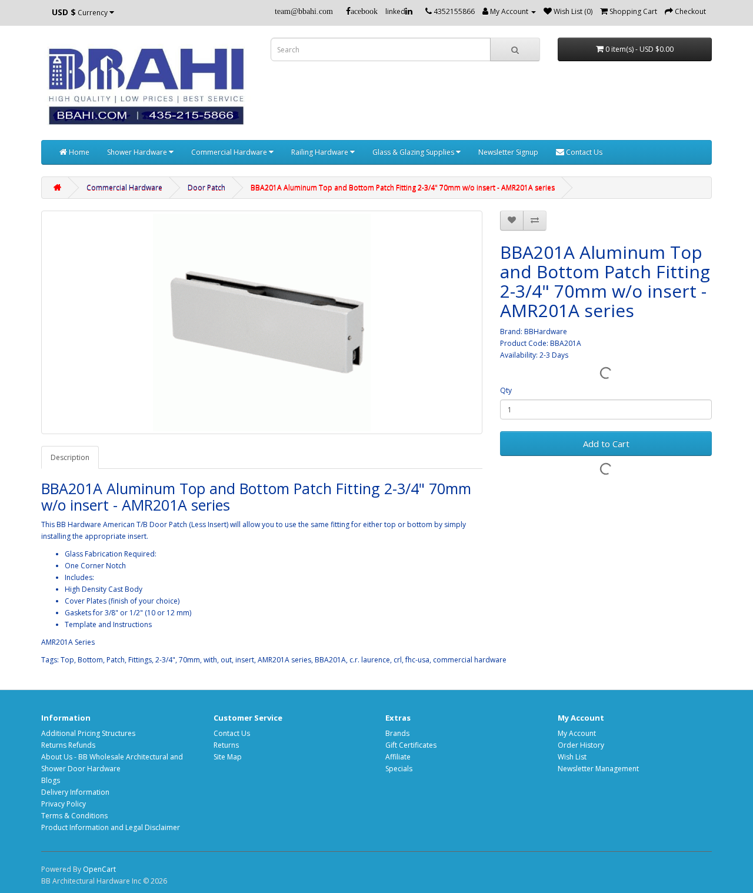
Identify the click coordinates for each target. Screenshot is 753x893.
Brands (397, 733)
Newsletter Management (598, 769)
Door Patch (206, 187)
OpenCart (99, 869)
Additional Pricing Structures (88, 733)
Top (67, 660)
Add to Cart (606, 443)
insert (244, 660)
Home (78, 152)
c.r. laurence (369, 660)
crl (398, 660)
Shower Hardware (138, 152)
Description (70, 457)
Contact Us (583, 152)
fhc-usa (417, 660)
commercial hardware (470, 660)
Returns (226, 745)
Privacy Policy (63, 804)
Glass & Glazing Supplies (414, 152)
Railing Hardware (320, 152)
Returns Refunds (68, 745)
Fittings (140, 660)
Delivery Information (75, 792)
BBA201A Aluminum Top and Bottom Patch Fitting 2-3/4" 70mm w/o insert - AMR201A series (403, 187)
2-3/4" (165, 660)
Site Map (228, 757)
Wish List (572, 757)
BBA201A (330, 660)
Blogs (50, 780)
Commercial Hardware (230, 152)
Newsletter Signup (508, 152)
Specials (398, 769)
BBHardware (545, 331)
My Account (577, 733)
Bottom (90, 660)
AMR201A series (284, 660)
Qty (506, 390)
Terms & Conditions (74, 816)
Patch (115, 660)
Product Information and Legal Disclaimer (110, 827)
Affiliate (398, 757)
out (226, 660)
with (210, 660)
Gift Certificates (411, 745)
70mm (189, 660)
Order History (581, 745)
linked (395, 11)
